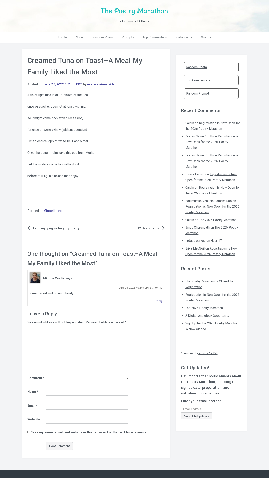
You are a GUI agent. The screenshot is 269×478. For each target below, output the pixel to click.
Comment (35, 378)
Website (33, 419)
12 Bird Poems (148, 228)
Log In (62, 37)
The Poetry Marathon (134, 11)
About (79, 37)
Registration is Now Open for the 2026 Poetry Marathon (211, 142)
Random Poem (102, 37)
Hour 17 (216, 241)
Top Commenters (155, 37)
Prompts (128, 37)
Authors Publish (207, 353)
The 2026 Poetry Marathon (218, 220)
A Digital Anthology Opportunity (207, 315)
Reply (159, 301)
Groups (206, 37)
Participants (183, 37)
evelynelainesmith (100, 84)
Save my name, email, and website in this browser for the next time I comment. (90, 432)
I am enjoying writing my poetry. (56, 228)
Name (32, 392)
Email (32, 405)
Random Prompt (197, 93)
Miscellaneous (54, 211)
